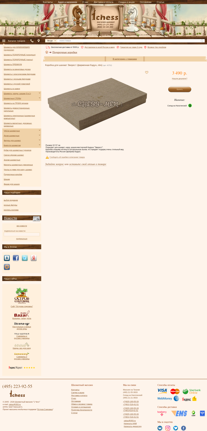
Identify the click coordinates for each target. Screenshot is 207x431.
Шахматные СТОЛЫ (12, 98)
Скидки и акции (77, 393)
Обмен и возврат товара (81, 404)
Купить (180, 89)
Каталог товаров (16, 41)
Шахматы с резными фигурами (17, 79)
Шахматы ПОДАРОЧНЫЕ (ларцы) (18, 60)
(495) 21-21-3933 (130, 398)
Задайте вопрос (54, 164)
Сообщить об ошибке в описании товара (67, 157)
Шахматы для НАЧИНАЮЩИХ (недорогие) (17, 48)
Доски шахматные (11, 136)
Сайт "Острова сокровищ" (22, 306)
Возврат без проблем (157, 47)
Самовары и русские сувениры (22, 337)
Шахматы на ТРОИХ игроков (16, 103)
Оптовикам (76, 401)
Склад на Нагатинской (177, 106)
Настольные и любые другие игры (21, 328)
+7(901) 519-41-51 (131, 404)
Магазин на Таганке (131, 390)
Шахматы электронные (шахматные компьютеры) (19, 117)
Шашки (7, 179)
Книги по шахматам (12, 145)
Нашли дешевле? (179, 79)
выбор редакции (11, 200)
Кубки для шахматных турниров (17, 150)
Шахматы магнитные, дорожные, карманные (18, 124)
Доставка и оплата (79, 395)
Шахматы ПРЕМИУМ (13, 64)
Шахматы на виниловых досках (17, 69)
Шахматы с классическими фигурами (19, 74)
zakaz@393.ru (15, 404)
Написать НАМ (130, 424)
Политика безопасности (81, 410)
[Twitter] (25, 258)
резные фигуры (10, 205)
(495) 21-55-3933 (130, 392)
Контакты (75, 390)
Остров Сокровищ (45, 409)
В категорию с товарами (125, 59)
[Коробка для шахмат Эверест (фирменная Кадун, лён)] (97, 104)
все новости (22, 226)
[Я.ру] (34, 258)
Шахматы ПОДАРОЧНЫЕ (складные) (20, 55)
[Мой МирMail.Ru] (7, 267)
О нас (73, 398)
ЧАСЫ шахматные (12, 131)
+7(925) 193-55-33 (131, 401)
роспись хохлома (11, 210)
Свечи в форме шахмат (14, 155)
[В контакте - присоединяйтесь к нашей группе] (7, 258)
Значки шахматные (12, 160)
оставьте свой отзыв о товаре (87, 164)
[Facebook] (16, 258)
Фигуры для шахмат (12, 141)
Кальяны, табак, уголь (21, 318)
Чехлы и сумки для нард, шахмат (18, 170)
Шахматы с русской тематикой (17, 84)
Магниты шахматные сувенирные (18, 165)
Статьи (74, 413)
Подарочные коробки (64, 52)
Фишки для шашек (12, 184)
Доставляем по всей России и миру (100, 47)
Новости (10, 217)
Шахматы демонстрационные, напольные (17, 109)
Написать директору (133, 426)
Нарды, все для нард (22, 348)
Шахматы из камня (12, 89)
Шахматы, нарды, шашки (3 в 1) (17, 94)
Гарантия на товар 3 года (131, 47)
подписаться (21, 239)
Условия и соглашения (81, 407)
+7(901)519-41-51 (130, 410)
